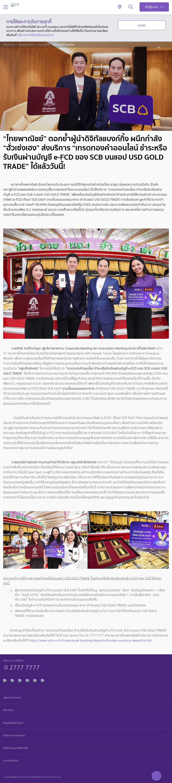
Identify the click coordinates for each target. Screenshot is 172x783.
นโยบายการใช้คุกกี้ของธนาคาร (36, 35)
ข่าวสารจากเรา (26, 44)
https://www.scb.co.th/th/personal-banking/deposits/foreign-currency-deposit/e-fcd (90, 640)
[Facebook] (5, 680)
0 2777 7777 (22, 667)
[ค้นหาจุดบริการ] (119, 7)
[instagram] (42, 680)
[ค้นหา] (130, 7)
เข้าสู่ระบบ (151, 6)
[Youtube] (27, 680)
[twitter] (35, 680)
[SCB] (15, 4)
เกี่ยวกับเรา (9, 44)
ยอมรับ (142, 25)
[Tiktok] (20, 680)
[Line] (12, 680)
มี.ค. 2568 (43, 44)
